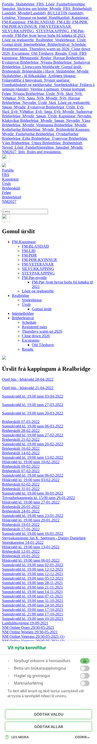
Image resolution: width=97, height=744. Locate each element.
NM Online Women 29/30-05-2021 (30, 632)
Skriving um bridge (33, 8)
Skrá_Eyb (11, 111)
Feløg (7, 94)
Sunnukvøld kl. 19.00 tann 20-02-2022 (32, 444)
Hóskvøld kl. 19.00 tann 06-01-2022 (30, 560)
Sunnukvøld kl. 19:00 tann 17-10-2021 (32, 609)
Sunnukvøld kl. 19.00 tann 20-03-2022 (32, 413)
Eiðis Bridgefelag (37, 138)
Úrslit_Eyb (75, 107)
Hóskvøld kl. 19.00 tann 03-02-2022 (30, 480)
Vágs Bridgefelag (17, 143)
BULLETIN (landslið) (66, 13)
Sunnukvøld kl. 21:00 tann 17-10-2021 (32, 614)
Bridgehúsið (82, 8)
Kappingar (80, 17)
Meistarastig (30, 58)
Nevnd (8, 147)
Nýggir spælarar (57, 80)
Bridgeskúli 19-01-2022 (21, 524)
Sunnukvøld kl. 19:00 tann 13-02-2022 (32, 457)
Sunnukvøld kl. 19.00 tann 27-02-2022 (32, 435)
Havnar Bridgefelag (69, 58)
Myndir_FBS (60, 8)
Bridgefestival (59, 44)
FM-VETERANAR (55, 26)
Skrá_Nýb (74, 94)
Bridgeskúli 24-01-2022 (21, 511)
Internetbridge (36, 44)
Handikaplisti (60, 17)
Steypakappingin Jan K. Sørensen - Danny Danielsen (44, 538)
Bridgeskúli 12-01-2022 (21, 551)
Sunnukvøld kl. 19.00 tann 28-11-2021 (32, 583)
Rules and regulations (44, 152)
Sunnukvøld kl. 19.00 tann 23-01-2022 (32, 515)
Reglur (47, 58)
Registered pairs (15, 49)
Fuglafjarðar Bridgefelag (36, 134)
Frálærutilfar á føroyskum (23, 80)
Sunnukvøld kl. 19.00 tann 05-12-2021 (32, 578)
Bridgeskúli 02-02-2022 (21, 484)
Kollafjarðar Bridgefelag (22, 129)
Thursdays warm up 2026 (50, 49)
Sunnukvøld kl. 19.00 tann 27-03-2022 (32, 405)
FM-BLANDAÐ (42, 22)
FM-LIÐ (64, 22)
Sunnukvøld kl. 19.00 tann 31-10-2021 (32, 601)
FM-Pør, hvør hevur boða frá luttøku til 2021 (50, 35)
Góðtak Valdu (48, 714)
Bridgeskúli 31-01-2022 (21, 489)
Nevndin (30, 102)
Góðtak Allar (48, 726)
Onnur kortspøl (73, 89)
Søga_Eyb (53, 111)
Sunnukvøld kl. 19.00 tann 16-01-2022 (32, 533)
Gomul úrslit (13, 44)
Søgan (8, 107)
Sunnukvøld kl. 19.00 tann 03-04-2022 (32, 396)
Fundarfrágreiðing (71, 4)
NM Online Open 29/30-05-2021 (28, 627)
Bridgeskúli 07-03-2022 (21, 421)
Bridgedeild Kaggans (73, 129)
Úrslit (82, 40)
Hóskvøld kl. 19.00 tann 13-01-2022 (30, 547)
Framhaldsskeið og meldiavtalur (28, 85)
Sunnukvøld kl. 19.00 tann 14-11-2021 (32, 592)
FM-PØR (80, 22)
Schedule (79, 44)
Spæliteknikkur (67, 85)
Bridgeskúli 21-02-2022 (21, 439)
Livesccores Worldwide (41, 67)
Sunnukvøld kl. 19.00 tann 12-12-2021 (32, 569)
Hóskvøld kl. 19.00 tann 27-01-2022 (30, 502)
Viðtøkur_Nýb (14, 98)
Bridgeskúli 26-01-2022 (21, 507)
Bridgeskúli (12, 71)
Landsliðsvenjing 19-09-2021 (25, 623)
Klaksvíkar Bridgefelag (21, 120)
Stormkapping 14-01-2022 (23, 542)
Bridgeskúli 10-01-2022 (21, 556)
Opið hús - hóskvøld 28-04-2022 (27, 379)
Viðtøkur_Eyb (32, 111)
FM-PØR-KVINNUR (20, 26)
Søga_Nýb (36, 98)
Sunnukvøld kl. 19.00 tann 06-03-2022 (32, 426)
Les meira (20, 737)
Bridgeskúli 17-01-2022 (21, 529)
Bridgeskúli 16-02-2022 (21, 448)
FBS (41, 4)
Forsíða (9, 4)
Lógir (51, 4)
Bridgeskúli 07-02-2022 (21, 471)
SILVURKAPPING (19, 31)
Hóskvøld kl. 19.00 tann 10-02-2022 (30, 462)
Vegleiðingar (66, 40)
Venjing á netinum (45, 89)
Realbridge (45, 40)
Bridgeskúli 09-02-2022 (21, 466)
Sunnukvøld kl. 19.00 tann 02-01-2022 (32, 565)
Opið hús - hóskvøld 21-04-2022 (27, 388)
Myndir (83, 71)
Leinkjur (9, 17)
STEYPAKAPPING (53, 31)
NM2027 (10, 152)
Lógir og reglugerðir (19, 40)
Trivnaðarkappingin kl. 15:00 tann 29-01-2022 (38, 498)
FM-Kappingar (15, 22)
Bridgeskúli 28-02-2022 (21, 430)
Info (22, 152)
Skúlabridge (26, 4)
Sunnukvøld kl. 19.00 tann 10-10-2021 (32, 618)
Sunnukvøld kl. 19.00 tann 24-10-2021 (32, 605)
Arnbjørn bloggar (62, 76)
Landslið (10, 13)
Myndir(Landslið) (33, 13)
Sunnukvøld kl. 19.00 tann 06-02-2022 (32, 475)
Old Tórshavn (43, 53)
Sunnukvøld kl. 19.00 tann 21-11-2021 (32, 587)
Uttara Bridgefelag (47, 143)
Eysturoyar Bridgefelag (21, 62)
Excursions (21, 53)
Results (62, 53)
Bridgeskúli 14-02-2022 (21, 453)
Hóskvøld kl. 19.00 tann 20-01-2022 (30, 520)
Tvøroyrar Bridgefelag (70, 138)
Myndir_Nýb (57, 98)
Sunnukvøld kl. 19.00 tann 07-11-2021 (32, 596)
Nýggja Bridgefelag (57, 62)
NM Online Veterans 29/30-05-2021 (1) (33, 636)
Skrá (53, 102)
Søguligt (9, 8)
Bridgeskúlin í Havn (39, 71)
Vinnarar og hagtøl (33, 17)
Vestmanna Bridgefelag (55, 125)
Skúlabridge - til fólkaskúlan (25, 76)
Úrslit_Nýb (56, 94)
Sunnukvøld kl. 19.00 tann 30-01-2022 (32, 493)
